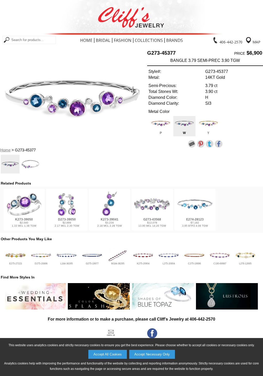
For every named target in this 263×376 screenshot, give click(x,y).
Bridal (103, 40)
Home (86, 40)
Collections (149, 40)
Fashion (123, 40)
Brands (174, 40)
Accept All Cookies (107, 354)
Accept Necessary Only (152, 354)
